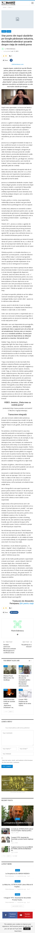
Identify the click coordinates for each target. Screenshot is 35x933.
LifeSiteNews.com (18, 64)
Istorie (17, 819)
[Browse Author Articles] (18, 624)
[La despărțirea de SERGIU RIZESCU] (17, 815)
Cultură (17, 894)
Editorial (17, 881)
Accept (27, 929)
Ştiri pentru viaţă (27, 603)
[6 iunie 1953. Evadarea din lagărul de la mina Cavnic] (25, 693)
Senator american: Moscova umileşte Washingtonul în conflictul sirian (9, 649)
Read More (17, 931)
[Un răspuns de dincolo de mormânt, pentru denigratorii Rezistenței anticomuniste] (25, 669)
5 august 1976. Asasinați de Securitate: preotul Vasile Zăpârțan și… (22, 839)
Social (8, 31)
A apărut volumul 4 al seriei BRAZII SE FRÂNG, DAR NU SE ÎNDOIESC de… (22, 848)
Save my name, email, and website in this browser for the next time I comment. (17, 761)
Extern (4, 31)
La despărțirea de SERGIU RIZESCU (17, 823)
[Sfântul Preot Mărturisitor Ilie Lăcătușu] (10, 669)
